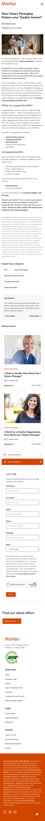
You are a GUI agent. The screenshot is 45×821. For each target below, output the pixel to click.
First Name (10, 486)
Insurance (8, 692)
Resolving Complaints (13, 744)
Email (8, 509)
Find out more (10, 621)
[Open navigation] (42, 4)
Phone (8, 521)
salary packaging (26, 61)
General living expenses (15, 137)
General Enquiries (12, 739)
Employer (10, 533)
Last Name (10, 498)
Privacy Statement (28, 801)
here (28, 788)
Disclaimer (9, 722)
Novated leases (12, 186)
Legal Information (11, 718)
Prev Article (10, 316)
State (8, 545)
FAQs (7, 675)
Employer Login (11, 679)
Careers (8, 748)
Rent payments (12, 142)
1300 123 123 (10, 735)
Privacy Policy (10, 713)
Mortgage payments (14, 139)
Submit (10, 594)
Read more (8, 385)
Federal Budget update (13, 700)
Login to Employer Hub (13, 688)
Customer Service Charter (15, 696)
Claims (7, 683)
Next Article (34, 316)
